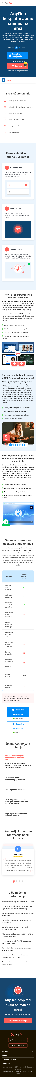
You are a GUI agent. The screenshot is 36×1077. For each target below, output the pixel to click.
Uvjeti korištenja (8, 1071)
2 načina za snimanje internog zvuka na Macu (18, 902)
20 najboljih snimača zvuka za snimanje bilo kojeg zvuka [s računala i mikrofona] (17, 907)
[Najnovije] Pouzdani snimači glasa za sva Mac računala (16, 921)
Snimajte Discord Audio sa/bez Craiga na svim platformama (18, 914)
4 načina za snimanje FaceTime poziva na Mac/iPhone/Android (16, 942)
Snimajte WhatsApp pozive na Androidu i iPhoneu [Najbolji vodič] (16, 928)
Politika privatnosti (20, 1071)
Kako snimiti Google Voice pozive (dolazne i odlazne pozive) (17, 949)
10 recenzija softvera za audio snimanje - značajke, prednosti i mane (16, 956)
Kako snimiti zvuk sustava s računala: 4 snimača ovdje (15, 963)
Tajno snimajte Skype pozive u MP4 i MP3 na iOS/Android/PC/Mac (17, 935)
